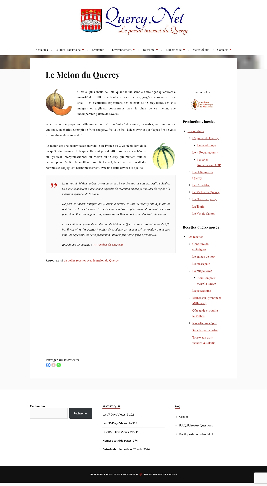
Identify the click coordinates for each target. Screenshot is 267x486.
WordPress (130, 474)
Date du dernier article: (117, 449)
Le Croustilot (201, 185)
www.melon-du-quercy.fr (108, 244)
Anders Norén (167, 474)
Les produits (196, 131)
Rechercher (37, 406)
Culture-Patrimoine (68, 50)
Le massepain (201, 263)
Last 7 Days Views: (114, 414)
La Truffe (198, 206)
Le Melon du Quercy (83, 74)
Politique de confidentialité (196, 434)
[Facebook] (48, 365)
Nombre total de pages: (117, 440)
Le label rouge (206, 145)
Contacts (222, 50)
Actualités (42, 50)
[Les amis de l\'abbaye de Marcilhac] (202, 109)
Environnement (121, 50)
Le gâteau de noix (203, 256)
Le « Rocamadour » (205, 152)
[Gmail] (53, 365)
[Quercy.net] (133, 32)
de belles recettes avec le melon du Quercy (91, 260)
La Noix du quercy (204, 199)
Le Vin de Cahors (203, 213)
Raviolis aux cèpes (204, 323)
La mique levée (202, 270)
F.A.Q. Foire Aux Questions (196, 425)
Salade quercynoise (205, 330)
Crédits (184, 416)
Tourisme (149, 50)
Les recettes (195, 236)
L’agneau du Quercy (205, 138)
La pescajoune (201, 290)
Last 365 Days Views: (116, 432)
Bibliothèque (174, 50)
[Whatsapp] (58, 365)
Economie (98, 50)
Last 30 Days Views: (115, 423)
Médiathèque (201, 50)
